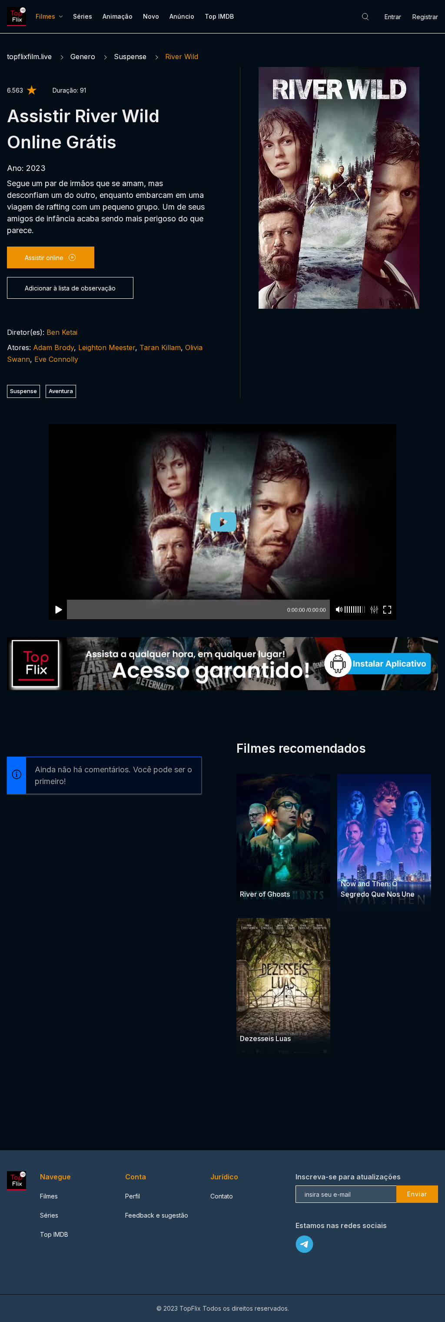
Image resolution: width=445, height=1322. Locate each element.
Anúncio (181, 16)
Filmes (45, 16)
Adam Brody (53, 347)
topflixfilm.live (29, 56)
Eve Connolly (56, 359)
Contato (221, 1196)
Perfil (132, 1196)
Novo (151, 16)
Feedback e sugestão (156, 1215)
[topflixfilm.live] (18, 16)
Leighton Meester (106, 347)
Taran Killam (160, 347)
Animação (118, 16)
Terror (281, 877)
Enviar (417, 1194)
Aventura (61, 390)
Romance (254, 1021)
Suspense (130, 56)
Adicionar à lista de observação (70, 288)
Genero (82, 56)
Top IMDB (219, 16)
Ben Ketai (61, 332)
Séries (82, 16)
